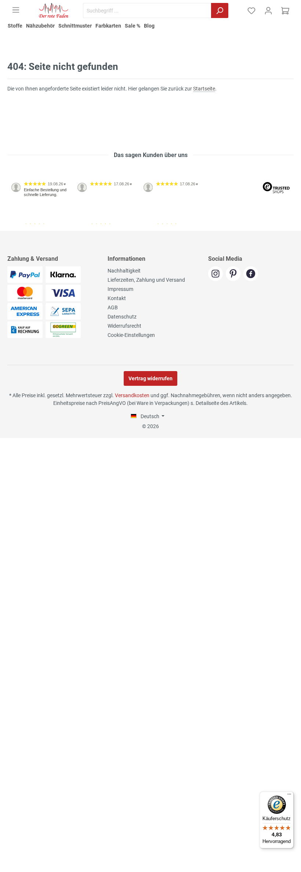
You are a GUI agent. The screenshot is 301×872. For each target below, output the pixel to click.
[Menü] (15, 10)
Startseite (204, 89)
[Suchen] (219, 10)
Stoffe (15, 26)
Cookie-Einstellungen (131, 335)
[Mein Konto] (268, 11)
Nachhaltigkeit (124, 271)
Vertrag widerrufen (150, 378)
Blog (149, 26)
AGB (113, 307)
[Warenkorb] (285, 11)
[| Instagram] (217, 274)
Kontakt (117, 298)
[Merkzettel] (251, 11)
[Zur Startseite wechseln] (53, 10)
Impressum (120, 289)
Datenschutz (122, 317)
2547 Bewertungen (30, 228)
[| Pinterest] (234, 274)
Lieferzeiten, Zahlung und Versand (146, 280)
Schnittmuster (75, 26)
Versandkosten (132, 395)
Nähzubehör (40, 26)
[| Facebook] (251, 274)
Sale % (132, 26)
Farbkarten (108, 26)
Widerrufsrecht (124, 326)
